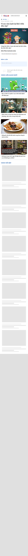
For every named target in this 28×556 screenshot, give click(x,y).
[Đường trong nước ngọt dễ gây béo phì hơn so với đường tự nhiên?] (14, 147)
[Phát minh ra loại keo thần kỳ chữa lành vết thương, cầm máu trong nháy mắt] (14, 105)
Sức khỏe (5, 19)
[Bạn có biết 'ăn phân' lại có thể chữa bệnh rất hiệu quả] (14, 85)
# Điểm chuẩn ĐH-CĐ (15, 15)
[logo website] (6, 15)
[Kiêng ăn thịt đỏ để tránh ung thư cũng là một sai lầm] (14, 126)
